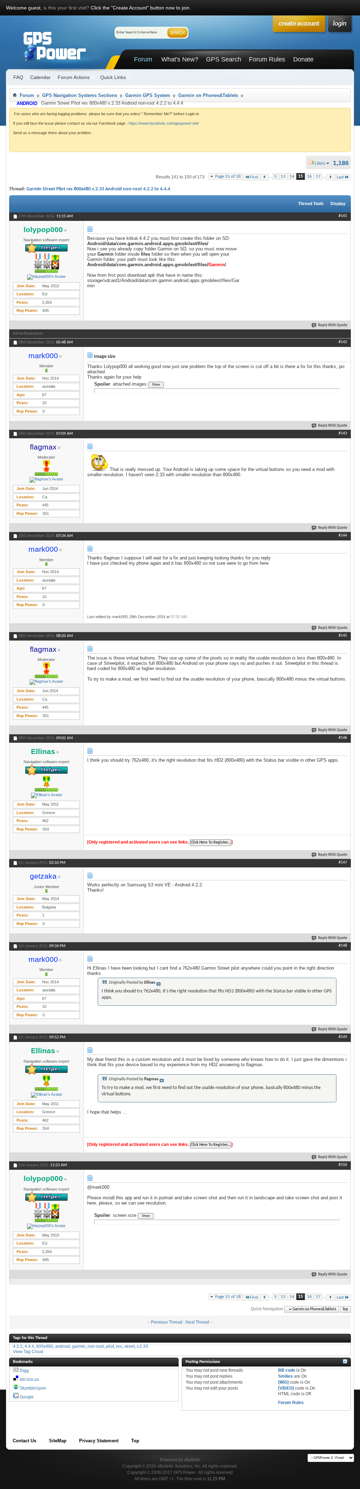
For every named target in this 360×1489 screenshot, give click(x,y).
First (254, 177)
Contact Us (24, 1440)
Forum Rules (267, 59)
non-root (96, 1346)
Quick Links (113, 77)
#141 (343, 216)
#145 (343, 636)
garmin (78, 1346)
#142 (343, 342)
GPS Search (223, 59)
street (129, 1346)
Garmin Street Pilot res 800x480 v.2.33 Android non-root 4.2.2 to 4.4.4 (98, 189)
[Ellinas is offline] (46, 795)
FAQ (18, 77)
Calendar (40, 77)
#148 (343, 946)
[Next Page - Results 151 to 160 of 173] (330, 177)
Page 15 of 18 (228, 176)
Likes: (322, 163)
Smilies (285, 1376)
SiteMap (57, 1440)
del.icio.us (29, 1379)
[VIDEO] (286, 1388)
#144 (343, 535)
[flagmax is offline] (46, 480)
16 (309, 176)
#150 (343, 1165)
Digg (24, 1370)
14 (291, 176)
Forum (143, 59)
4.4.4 (29, 1346)
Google (27, 1397)
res (119, 1346)
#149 (343, 1037)
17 (318, 176)
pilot (110, 1346)
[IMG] (283, 1382)
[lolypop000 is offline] (46, 277)
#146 (343, 738)
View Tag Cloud (28, 1351)
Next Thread (197, 1322)
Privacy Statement (98, 1440)
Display (338, 203)
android (62, 1346)
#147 (343, 862)
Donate (303, 59)
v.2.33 (142, 1346)
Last (340, 177)
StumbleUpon (33, 1388)
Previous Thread (166, 1322)
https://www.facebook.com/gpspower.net (163, 123)
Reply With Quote (332, 325)
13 (283, 176)
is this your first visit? (66, 8)
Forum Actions (74, 77)
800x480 (44, 1346)
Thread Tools (311, 203)
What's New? (179, 59)
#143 (343, 433)
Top (345, 1309)
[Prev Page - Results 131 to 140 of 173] (264, 177)
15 (300, 176)
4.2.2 (17, 1346)
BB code (286, 1370)
